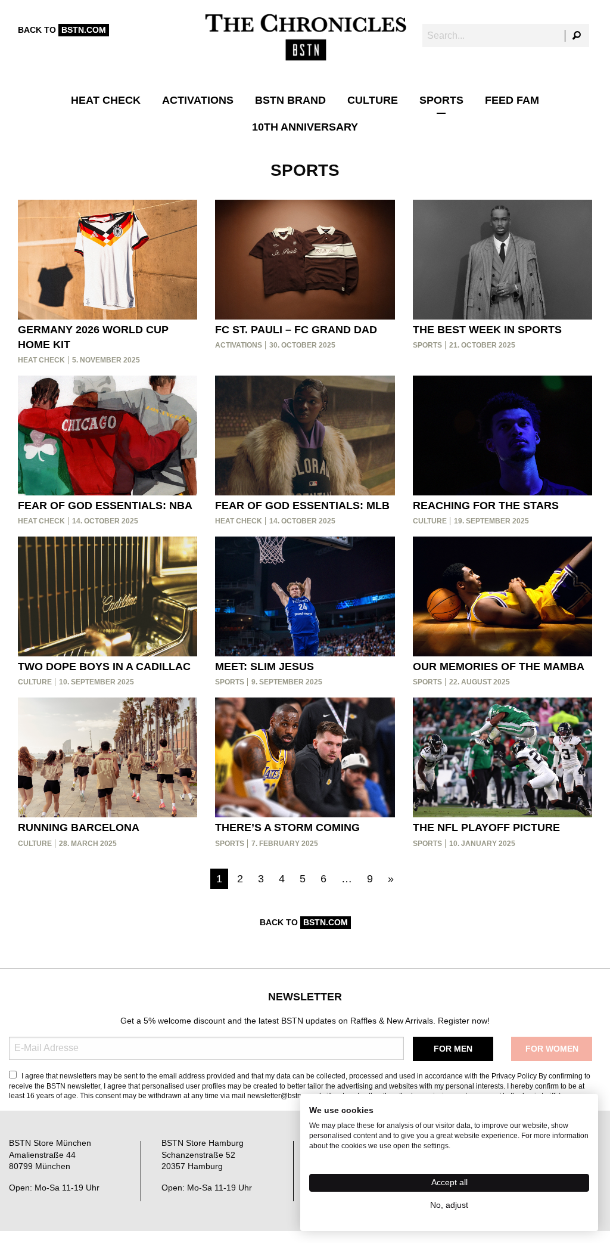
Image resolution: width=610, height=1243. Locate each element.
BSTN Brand (290, 100)
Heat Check (106, 100)
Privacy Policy (514, 1076)
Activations (198, 100)
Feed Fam (512, 100)
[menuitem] (105, 100)
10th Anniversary (305, 127)
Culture (372, 100)
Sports (441, 100)
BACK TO (62, 30)
